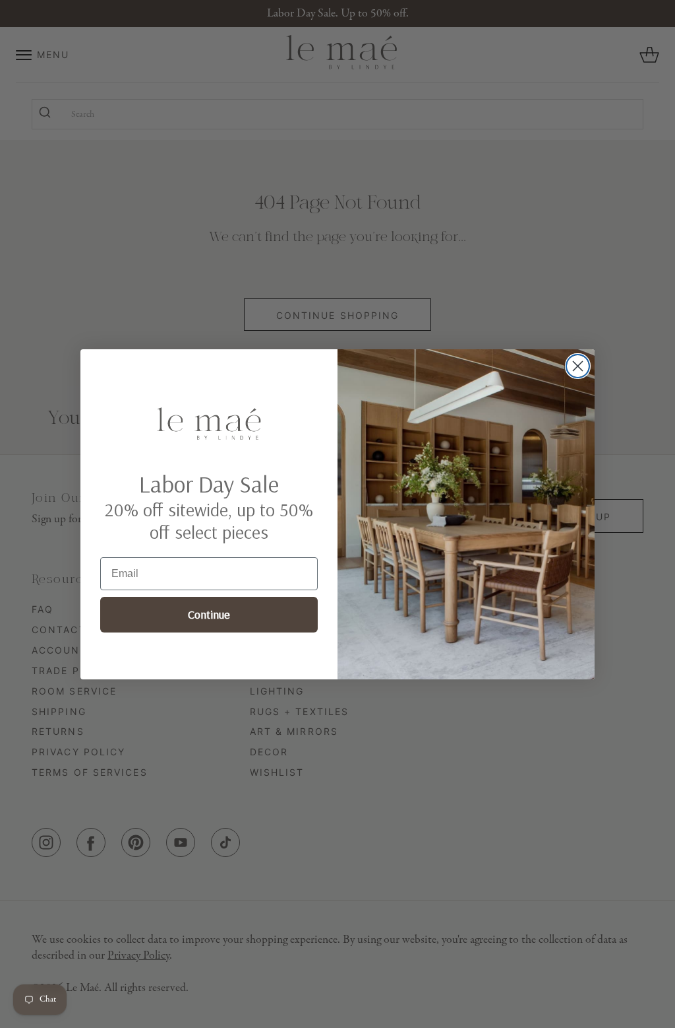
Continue (209, 614)
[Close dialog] (577, 366)
